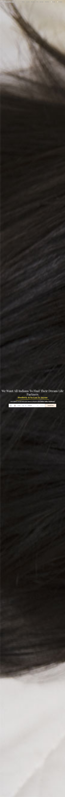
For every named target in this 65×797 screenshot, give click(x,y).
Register (60, 1)
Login (53, 1)
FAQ (37, 1)
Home (23, 1)
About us (32, 1)
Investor (41, 1)
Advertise (47, 1)
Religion (30, 405)
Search (27, 1)
